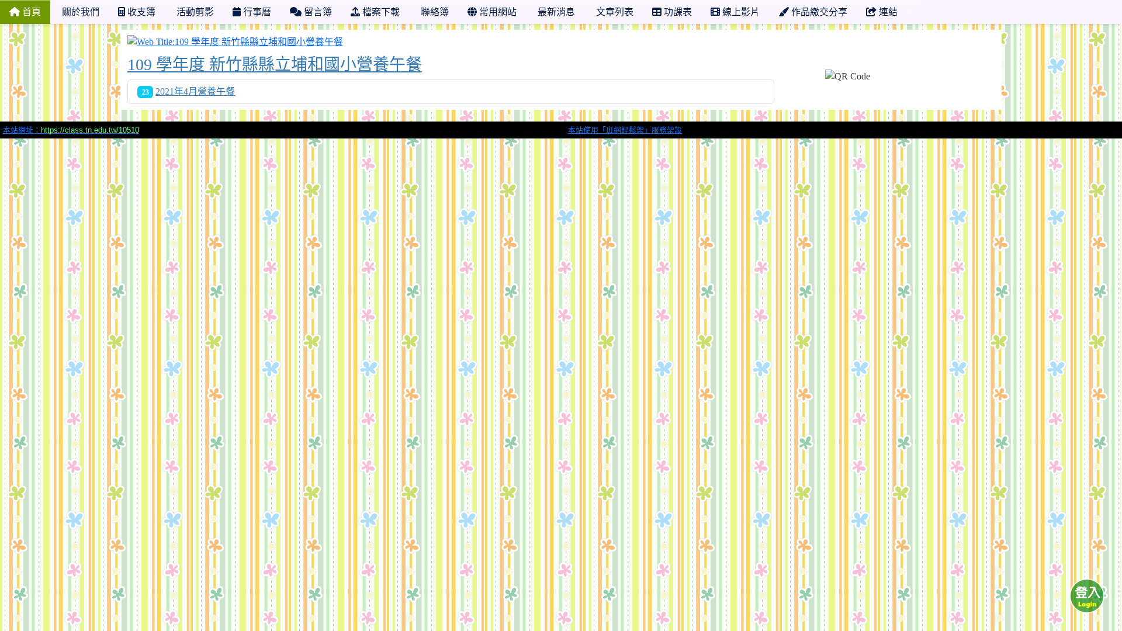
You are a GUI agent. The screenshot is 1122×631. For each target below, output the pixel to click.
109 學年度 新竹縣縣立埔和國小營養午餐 (274, 65)
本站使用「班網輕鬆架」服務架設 (625, 130)
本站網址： (71, 130)
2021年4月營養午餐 (195, 91)
